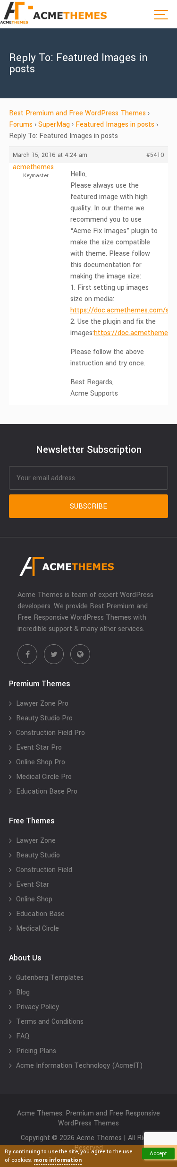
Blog (23, 992)
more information (58, 1160)
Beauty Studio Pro (44, 718)
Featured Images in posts (115, 125)
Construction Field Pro (50, 733)
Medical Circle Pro (44, 777)
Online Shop (34, 899)
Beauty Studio (38, 855)
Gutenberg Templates (50, 978)
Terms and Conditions (50, 1022)
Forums (21, 125)
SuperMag (54, 125)
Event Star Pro (39, 747)
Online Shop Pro (40, 762)
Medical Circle (37, 929)
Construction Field (44, 870)
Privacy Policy (37, 1007)
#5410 (155, 155)
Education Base (40, 914)
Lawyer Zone (36, 841)
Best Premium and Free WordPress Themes (77, 113)
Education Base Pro (46, 791)
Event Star (32, 885)
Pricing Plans (36, 1051)
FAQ (22, 1036)
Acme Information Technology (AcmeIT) (79, 1066)
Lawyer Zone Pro (42, 704)
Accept (158, 1154)
